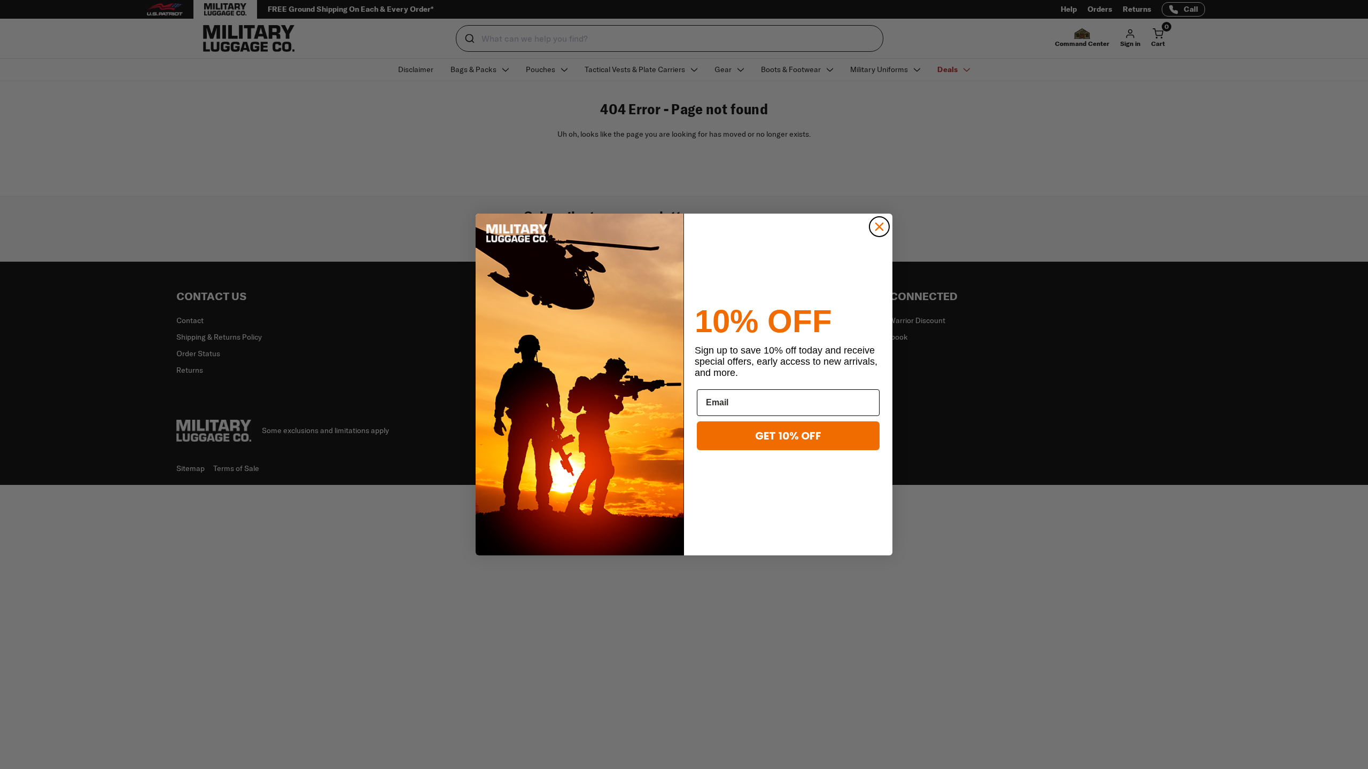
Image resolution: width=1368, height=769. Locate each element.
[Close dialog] (879, 227)
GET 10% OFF (788, 435)
